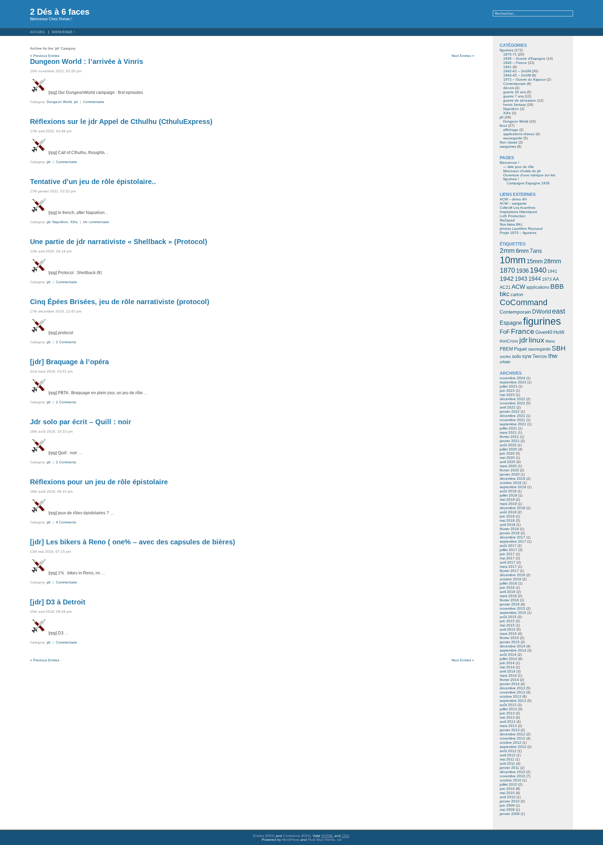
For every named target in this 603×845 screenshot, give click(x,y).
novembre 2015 (512, 608)
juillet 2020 (508, 449)
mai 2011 (507, 759)
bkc (504, 294)
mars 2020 (508, 466)
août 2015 (508, 617)
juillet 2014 (508, 659)
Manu (550, 341)
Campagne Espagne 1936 (528, 183)
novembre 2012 (512, 738)
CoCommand (524, 302)
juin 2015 (507, 621)
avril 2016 (507, 592)
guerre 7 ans (513, 96)
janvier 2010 (510, 801)
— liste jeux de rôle (518, 167)
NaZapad (507, 220)
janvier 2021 (510, 441)
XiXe (74, 222)
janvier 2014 (510, 684)
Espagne (511, 323)
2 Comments (66, 342)
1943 (521, 278)
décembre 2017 (512, 537)
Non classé (509, 142)
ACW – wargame (513, 203)
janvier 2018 (510, 533)
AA (556, 279)
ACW (518, 287)
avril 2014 (507, 671)
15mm (535, 261)
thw (552, 355)
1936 (522, 270)
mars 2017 (508, 566)
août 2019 (508, 491)
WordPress (290, 840)
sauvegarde (512, 138)
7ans (536, 251)
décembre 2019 (512, 478)
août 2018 (508, 512)
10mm (513, 260)
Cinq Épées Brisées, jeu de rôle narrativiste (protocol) (119, 302)
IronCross (509, 341)
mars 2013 (508, 726)
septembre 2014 (513, 650)
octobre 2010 (510, 780)
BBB (557, 286)
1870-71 (510, 54)
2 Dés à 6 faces (59, 11)
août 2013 (508, 705)
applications (537, 287)
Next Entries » (463, 56)
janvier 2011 (509, 768)
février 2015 (509, 638)
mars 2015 (508, 633)
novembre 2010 (512, 776)
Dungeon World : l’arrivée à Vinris (86, 61)
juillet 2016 (508, 583)
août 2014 (508, 654)
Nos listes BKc (511, 224)
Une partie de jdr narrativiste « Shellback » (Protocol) (118, 241)
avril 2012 (507, 755)
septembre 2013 (513, 701)
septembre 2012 (513, 747)
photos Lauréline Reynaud (521, 228)
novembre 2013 (512, 692)
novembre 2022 (512, 403)
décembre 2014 (512, 646)
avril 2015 (507, 629)
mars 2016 (508, 596)
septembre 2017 (513, 541)
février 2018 (509, 529)
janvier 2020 (510, 474)
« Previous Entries (44, 56)
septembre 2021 (513, 424)
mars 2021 (508, 432)
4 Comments (66, 522)
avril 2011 (507, 763)
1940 (538, 270)
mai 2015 (507, 625)
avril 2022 (507, 407)
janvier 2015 (510, 642)
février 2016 (509, 600)
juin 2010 (507, 789)
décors (508, 88)
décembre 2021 (512, 416)
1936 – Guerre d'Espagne (524, 58)
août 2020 (508, 445)
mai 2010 (507, 793)
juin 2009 (507, 805)
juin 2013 (507, 713)
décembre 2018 (512, 508)
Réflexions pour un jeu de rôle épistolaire (99, 482)
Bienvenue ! (63, 32)
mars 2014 (508, 675)
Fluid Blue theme (321, 840)
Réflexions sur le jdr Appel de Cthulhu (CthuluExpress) (121, 121)
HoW (558, 332)
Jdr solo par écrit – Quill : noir (80, 422)
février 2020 (509, 470)
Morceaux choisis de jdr (522, 171)
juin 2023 (507, 390)
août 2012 (508, 751)
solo (516, 356)
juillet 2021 (508, 428)
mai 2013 (507, 717)
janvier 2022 (510, 411)
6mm (522, 250)
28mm (552, 261)
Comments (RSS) (297, 836)
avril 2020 (507, 462)
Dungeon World (59, 102)
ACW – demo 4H (513, 199)
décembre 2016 (512, 575)
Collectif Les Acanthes (517, 208)
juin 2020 (507, 453)
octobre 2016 (510, 579)
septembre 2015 (513, 613)
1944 (534, 279)
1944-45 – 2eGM (517, 75)
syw (526, 356)
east (558, 311)
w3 (339, 840)
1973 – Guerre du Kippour (524, 79)
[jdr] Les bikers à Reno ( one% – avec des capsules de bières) (132, 542)
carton (517, 294)
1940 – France (515, 63)
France (522, 331)
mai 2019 (507, 499)
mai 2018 (507, 520)
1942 (507, 278)
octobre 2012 (510, 742)
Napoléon (60, 222)
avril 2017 (507, 562)
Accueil (37, 32)
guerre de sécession (519, 100)
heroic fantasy (514, 104)
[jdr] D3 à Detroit (57, 602)
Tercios (540, 356)
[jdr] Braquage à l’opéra (69, 362)
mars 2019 (508, 504)
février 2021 (509, 437)
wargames (508, 146)
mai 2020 (507, 458)
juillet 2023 (508, 386)
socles (505, 356)
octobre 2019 (510, 483)
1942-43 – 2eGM (517, 71)
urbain (505, 362)
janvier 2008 (510, 814)
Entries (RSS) (264, 836)
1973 (547, 279)
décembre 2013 (512, 688)
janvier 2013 (510, 730)
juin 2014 (507, 663)
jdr (76, 102)
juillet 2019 (508, 495)
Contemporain (514, 84)
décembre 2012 (512, 734)
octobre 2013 (510, 696)
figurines (506, 50)
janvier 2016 (510, 604)
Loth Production (513, 216)
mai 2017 (507, 558)
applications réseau (519, 134)
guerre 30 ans (514, 92)
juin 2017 (507, 554)
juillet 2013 (508, 709)
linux (503, 125)
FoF (505, 332)
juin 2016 (507, 587)
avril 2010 (507, 797)
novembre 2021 (512, 420)
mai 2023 (507, 395)
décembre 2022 (512, 399)
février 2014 (509, 680)
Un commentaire (96, 222)
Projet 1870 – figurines (518, 233)
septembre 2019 (513, 487)
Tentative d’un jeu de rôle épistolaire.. (93, 181)
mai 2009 (507, 809)
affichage (510, 130)
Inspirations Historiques (518, 212)
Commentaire (93, 102)
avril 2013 (507, 721)
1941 (507, 67)
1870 (507, 270)
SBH (559, 348)
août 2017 (508, 546)
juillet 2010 (508, 784)
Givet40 (543, 332)
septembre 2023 (513, 382)
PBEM (506, 349)
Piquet (520, 349)
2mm (507, 250)
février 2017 (509, 571)
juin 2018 (507, 516)
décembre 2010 (512, 772)
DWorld (541, 312)
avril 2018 (507, 525)
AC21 (505, 287)
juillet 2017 (508, 550)
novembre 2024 (512, 378)
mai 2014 (507, 667)
